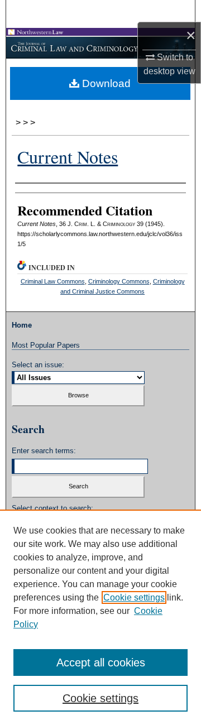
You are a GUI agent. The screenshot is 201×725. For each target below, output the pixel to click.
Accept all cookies (100, 662)
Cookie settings (134, 597)
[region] (100, 617)
